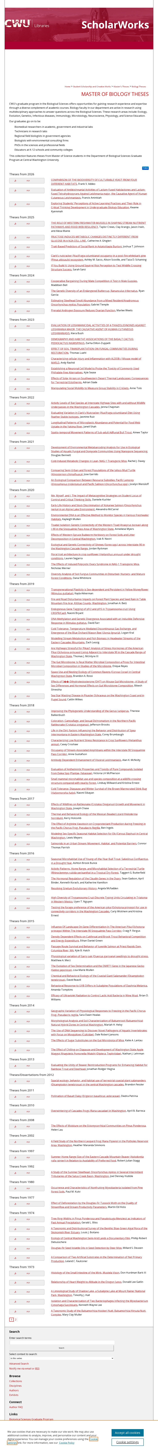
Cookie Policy (66, 1442)
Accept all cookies (127, 1433)
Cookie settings (127, 1442)
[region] (79, 1437)
